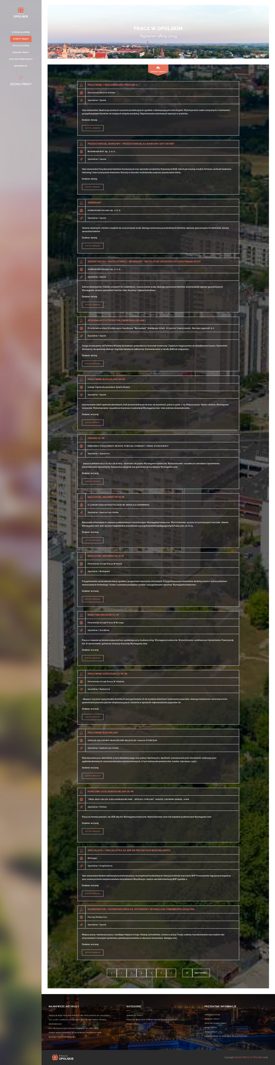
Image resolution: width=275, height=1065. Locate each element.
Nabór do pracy (135, 1015)
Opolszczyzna (212, 1015)
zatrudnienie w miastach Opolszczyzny (226, 1036)
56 (187, 973)
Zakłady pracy (212, 1019)
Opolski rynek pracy (216, 1023)
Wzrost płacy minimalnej (62, 1037)
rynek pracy (133, 1024)
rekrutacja (211, 1028)
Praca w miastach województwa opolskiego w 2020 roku (79, 1015)
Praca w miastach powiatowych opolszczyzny (151, 1020)
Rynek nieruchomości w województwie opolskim (75, 1033)
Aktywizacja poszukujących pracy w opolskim (74, 1028)
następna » (201, 973)
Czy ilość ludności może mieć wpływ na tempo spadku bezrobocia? (78, 1022)
